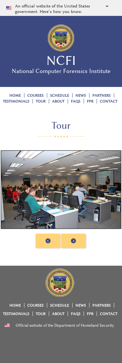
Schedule (59, 95)
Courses (35, 95)
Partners (101, 95)
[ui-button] (48, 241)
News (80, 95)
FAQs (75, 101)
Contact (108, 101)
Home (15, 95)
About (58, 101)
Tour (41, 101)
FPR (90, 101)
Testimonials (16, 101)
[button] (61, 8)
